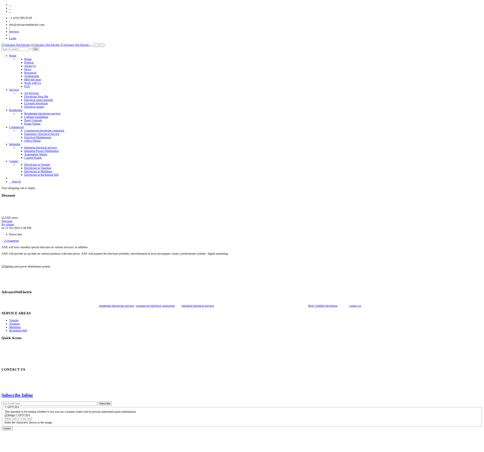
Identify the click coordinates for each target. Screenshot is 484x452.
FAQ (27, 86)
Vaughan (14, 323)
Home (12, 55)
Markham (15, 327)
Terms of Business (20, 355)
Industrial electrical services (40, 147)
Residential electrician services (42, 113)
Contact (13, 161)
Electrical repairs (34, 106)
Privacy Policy (17, 352)
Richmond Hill (18, 330)
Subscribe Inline (17, 395)
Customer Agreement (21, 359)
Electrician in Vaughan (37, 168)
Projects (29, 62)
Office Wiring (32, 140)
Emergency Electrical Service (41, 134)
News (27, 69)
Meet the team (32, 79)
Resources (30, 72)
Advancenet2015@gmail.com (27, 383)
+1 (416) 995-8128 (20, 17)
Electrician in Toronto (37, 164)
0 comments (11, 240)
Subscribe (104, 403)
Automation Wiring (35, 154)
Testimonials (31, 76)
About (13, 348)
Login (12, 38)
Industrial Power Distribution (41, 151)
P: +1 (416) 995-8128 (22, 387)
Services (14, 31)
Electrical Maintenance (37, 137)
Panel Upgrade (33, 120)
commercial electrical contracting (155, 305)
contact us (355, 305)
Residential (15, 110)
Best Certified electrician (322, 305)
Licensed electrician (36, 103)
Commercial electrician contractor (44, 130)
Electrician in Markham (38, 171)
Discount (7, 221)
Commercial (16, 127)
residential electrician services (116, 305)
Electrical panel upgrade (38, 100)
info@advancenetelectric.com (26, 24)
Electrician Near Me (36, 96)
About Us (30, 65)
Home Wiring (32, 123)
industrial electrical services (198, 305)
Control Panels (33, 157)
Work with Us (32, 83)
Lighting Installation (36, 117)
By (8, 224)
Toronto (14, 320)
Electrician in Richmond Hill (41, 174)
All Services (31, 93)
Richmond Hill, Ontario (23, 376)
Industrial (14, 144)
